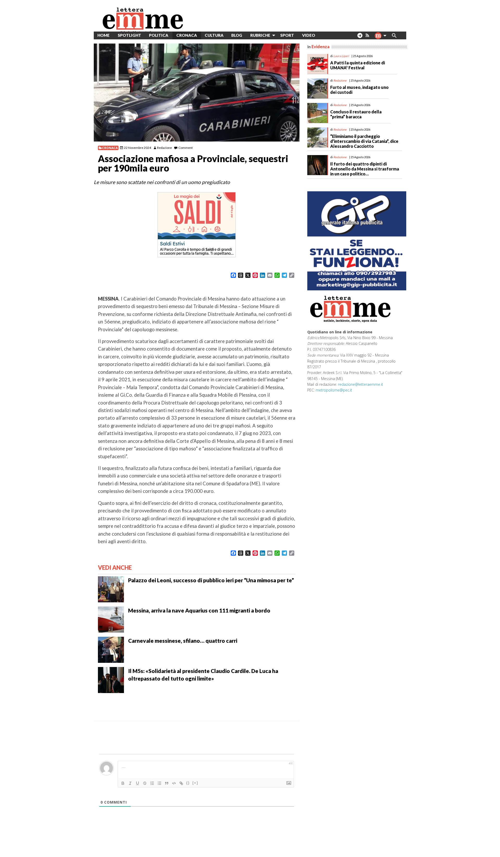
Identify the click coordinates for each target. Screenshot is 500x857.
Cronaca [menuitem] (186, 35)
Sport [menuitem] (287, 35)
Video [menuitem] (308, 35)
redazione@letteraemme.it (360, 384)
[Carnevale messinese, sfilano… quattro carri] (111, 649)
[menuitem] (323, 35)
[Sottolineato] (137, 783)
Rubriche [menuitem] (260, 35)
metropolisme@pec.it (334, 390)
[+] (195, 783)
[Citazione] (166, 783)
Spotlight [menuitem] (129, 35)
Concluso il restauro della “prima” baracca (356, 114)
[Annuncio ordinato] (152, 783)
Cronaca (110, 148)
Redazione (164, 148)
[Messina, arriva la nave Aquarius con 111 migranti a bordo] (111, 619)
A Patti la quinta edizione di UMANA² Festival (357, 65)
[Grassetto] (123, 783)
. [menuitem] (360, 37)
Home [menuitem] (103, 35)
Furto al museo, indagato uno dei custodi (359, 90)
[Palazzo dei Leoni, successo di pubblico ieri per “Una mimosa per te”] (111, 589)
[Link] (181, 783)
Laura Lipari (341, 56)
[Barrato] (144, 783)
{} (188, 783)
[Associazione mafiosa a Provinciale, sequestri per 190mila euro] (196, 93)
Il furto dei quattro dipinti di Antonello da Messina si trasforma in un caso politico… (364, 168)
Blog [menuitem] (236, 35)
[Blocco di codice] (174, 783)
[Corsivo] (130, 783)
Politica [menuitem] (158, 35)
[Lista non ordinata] (159, 783)
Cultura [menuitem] (214, 35)
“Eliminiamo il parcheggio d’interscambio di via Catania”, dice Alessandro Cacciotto (364, 141)
